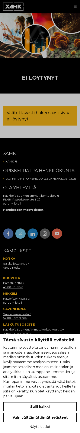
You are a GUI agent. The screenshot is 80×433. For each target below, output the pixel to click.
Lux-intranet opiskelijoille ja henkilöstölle (41, 178)
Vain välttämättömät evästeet (40, 417)
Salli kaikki (40, 407)
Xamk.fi (11, 161)
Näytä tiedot (40, 427)
